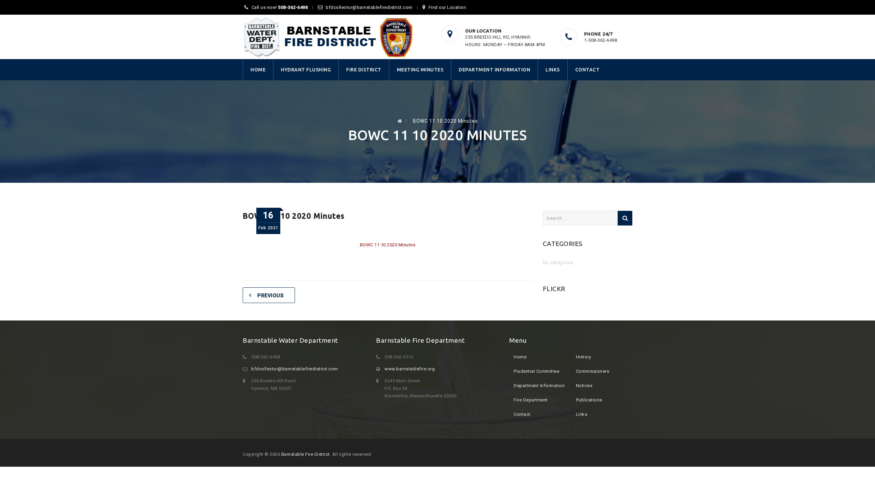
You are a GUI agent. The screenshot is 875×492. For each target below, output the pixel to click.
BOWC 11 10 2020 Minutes (388, 244)
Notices (584, 385)
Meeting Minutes (420, 69)
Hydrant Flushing (306, 69)
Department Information (494, 69)
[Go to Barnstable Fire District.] (400, 121)
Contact (587, 69)
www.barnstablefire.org (410, 368)
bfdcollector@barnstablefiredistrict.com (369, 7)
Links (553, 69)
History (583, 356)
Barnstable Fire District (305, 454)
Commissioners (592, 371)
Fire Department (531, 399)
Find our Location (447, 7)
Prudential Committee (536, 371)
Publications (589, 399)
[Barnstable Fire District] (328, 37)
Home (258, 69)
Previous (270, 295)
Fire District (363, 69)
